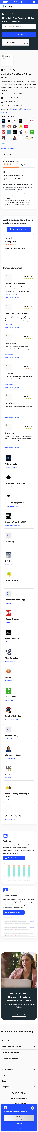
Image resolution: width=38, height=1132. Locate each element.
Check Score (19, 34)
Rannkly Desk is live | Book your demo (20, 2)
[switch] (32, 1108)
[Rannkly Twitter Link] (19, 1093)
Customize (19, 1123)
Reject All (19, 1120)
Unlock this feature (13, 858)
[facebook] (26, 109)
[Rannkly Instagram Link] (16, 1093)
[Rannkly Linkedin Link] (22, 1093)
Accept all (19, 1116)
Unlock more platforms (19, 229)
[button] (34, 6)
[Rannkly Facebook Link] (13, 1093)
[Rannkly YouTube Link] (25, 1093)
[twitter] (15, 109)
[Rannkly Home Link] (7, 6)
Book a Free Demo (19, 1014)
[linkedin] (6, 113)
